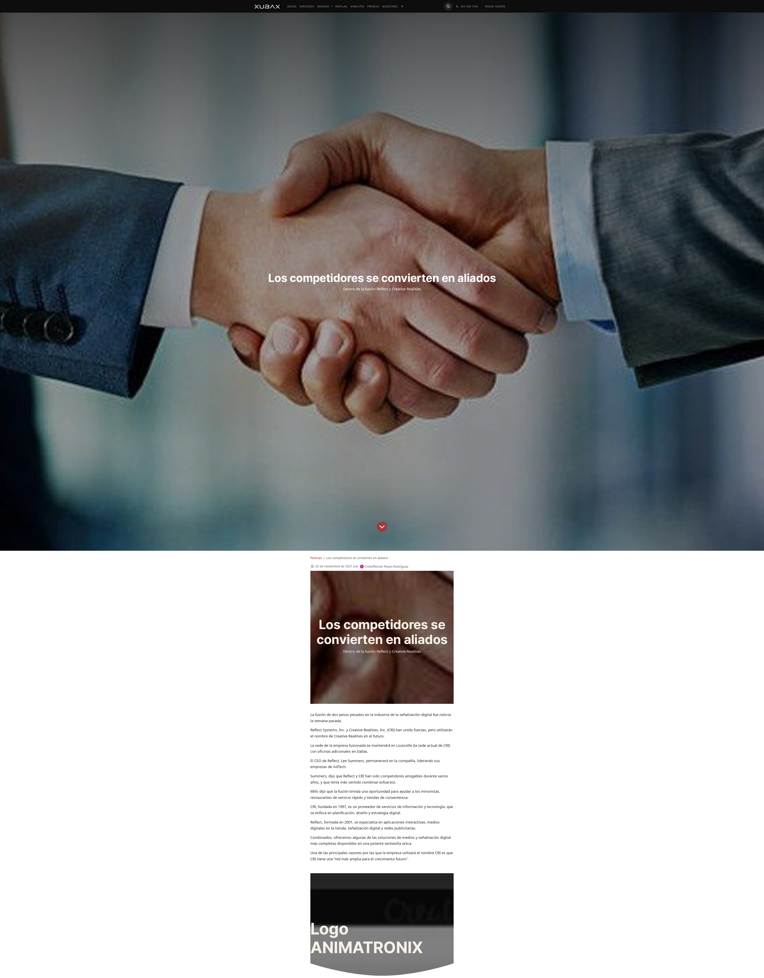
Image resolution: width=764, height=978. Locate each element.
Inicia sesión (495, 6)
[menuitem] (292, 6)
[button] (448, 6)
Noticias (316, 558)
